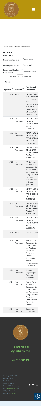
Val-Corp (12, 393)
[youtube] (33, 384)
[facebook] (29, 384)
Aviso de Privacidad (12, 388)
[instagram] (37, 384)
